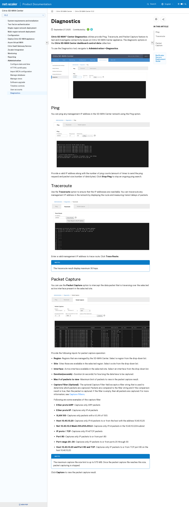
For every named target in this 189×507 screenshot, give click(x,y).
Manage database (17, 75)
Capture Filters (76, 394)
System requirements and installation (23, 21)
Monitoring (12, 53)
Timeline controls (17, 86)
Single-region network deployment (22, 28)
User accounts (16, 90)
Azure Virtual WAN (15, 42)
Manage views (16, 79)
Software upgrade (17, 82)
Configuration (13, 35)
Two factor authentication (19, 24)
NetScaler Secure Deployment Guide (160, 58)
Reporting (12, 57)
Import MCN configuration (21, 71)
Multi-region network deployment (21, 32)
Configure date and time (20, 64)
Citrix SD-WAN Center (64, 11)
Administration (14, 61)
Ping (157, 32)
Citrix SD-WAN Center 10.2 (84, 11)
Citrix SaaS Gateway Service (19, 46)
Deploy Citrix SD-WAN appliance (21, 39)
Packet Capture (159, 44)
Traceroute (160, 36)
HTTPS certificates (18, 68)
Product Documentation (36, 4)
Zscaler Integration (16, 50)
